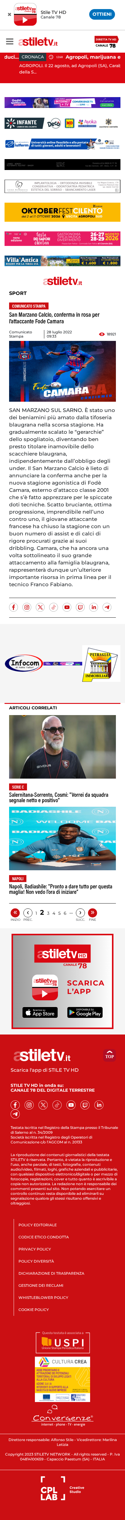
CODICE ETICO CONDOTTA (44, 1237)
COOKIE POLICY (34, 1309)
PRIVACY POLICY (35, 1249)
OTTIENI (102, 14)
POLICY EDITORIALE (38, 1225)
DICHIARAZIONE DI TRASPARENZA (51, 1273)
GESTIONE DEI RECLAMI (41, 1285)
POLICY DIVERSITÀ (36, 1261)
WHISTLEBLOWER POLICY (43, 1297)
